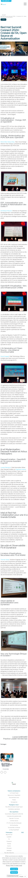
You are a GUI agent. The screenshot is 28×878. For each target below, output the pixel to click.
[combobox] (22, 876)
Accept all (14, 869)
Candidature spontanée (14, 809)
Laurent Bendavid (6, 467)
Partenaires (9, 832)
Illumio (9, 846)
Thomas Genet (5, 559)
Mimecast (9, 848)
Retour (3, 19)
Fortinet (9, 843)
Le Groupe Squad (14, 793)
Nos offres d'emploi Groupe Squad (14, 806)
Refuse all (14, 872)
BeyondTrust (9, 834)
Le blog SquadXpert (14, 829)
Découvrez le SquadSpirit (14, 795)
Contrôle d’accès (14, 820)
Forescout (9, 841)
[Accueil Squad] (3, 4)
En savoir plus (6, 769)
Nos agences (14, 802)
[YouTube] (15, 787)
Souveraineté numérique (14, 827)
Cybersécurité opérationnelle (14, 816)
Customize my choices (14, 876)
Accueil (4, 14)
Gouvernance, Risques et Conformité (14, 814)
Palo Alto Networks (9, 852)
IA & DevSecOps (14, 825)
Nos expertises (14, 812)
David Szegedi (5, 356)
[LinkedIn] (13, 787)
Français (21, 876)
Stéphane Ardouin (21, 469)
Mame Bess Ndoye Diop (8, 142)
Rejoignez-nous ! (14, 805)
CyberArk (9, 836)
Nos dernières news (14, 797)
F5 (9, 839)
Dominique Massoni (6, 211)
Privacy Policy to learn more (14, 865)
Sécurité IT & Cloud (14, 818)
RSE (22, 832)
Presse (14, 799)
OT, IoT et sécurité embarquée (14, 823)
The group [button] (6, 1)
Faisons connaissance (14, 791)
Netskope (9, 850)
